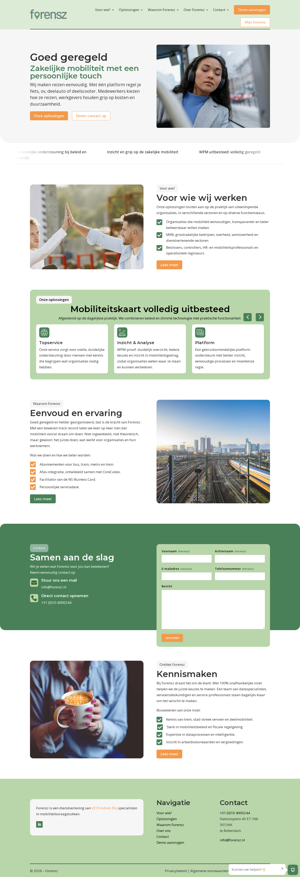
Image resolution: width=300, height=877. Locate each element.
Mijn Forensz (255, 22)
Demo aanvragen (252, 9)
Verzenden (172, 638)
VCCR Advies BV (104, 808)
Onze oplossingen (49, 115)
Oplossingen (129, 9)
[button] (247, 317)
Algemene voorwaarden (209, 870)
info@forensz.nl (53, 587)
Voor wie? (102, 9)
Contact (219, 9)
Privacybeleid (176, 870)
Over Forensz (194, 9)
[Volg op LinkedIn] (39, 824)
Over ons (164, 830)
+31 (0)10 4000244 (56, 602)
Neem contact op (91, 115)
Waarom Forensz (161, 9)
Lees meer (169, 264)
